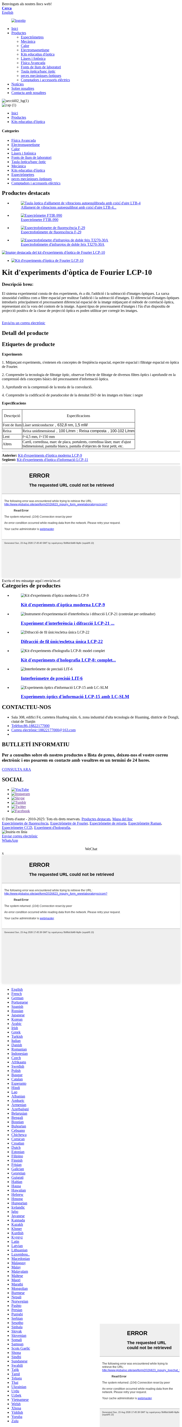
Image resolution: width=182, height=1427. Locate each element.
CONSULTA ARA (16, 769)
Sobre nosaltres (22, 88)
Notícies (17, 84)
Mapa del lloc (122, 819)
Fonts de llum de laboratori (41, 67)
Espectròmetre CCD (17, 828)
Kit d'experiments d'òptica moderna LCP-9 (50, 455)
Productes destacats (96, 819)
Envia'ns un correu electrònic (23, 323)
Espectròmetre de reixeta (108, 823)
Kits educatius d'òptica (38, 54)
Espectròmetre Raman (144, 823)
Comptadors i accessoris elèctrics (45, 80)
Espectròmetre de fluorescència (25, 823)
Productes (18, 33)
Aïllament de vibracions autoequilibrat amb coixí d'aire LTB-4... (68, 207)
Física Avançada (33, 63)
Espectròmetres (32, 37)
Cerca (7, 8)
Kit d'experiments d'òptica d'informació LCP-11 (52, 460)
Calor (25, 46)
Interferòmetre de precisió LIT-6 (52, 678)
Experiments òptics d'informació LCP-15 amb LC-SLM (75, 696)
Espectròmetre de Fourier (69, 823)
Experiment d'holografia (52, 828)
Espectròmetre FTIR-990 (39, 220)
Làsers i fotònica (33, 58)
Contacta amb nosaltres (28, 93)
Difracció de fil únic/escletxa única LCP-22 (62, 641)
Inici (14, 29)
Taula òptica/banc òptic (38, 71)
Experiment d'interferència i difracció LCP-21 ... (67, 623)
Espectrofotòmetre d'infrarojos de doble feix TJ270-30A (63, 244)
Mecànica (28, 41)
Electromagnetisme (35, 50)
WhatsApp (10, 840)
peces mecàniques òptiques (41, 76)
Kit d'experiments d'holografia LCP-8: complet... (68, 659)
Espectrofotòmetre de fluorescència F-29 (51, 232)
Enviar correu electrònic (20, 836)
